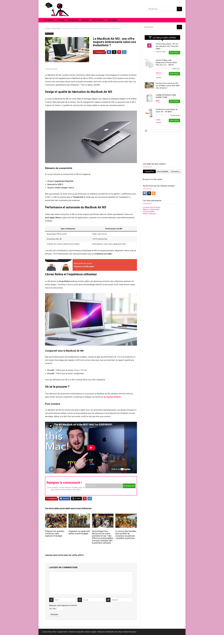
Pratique (61, 20)
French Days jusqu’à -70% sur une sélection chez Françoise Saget (167, 46)
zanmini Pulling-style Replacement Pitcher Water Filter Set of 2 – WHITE (166, 62)
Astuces (85, 20)
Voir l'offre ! (174, 52)
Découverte (49, 20)
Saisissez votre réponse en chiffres (63, 605)
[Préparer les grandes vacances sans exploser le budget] (56, 515)
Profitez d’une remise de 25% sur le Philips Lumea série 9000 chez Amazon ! (167, 85)
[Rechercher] (179, 9)
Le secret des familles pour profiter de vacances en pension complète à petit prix (125, 534)
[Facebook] (145, 193)
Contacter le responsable (76, 632)
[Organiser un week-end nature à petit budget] (79, 515)
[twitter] (149, 193)
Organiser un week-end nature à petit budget (79, 532)
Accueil (48, 29)
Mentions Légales (90, 632)
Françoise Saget (160, 52)
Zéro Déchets (98, 20)
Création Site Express (129, 632)
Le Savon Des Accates (151, 207)
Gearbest (158, 77)
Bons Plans (112, 20)
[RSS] (153, 193)
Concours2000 (148, 211)
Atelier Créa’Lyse (149, 214)
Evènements (73, 20)
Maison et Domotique (151, 209)
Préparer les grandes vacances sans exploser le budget (54, 533)
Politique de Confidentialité (105, 632)
